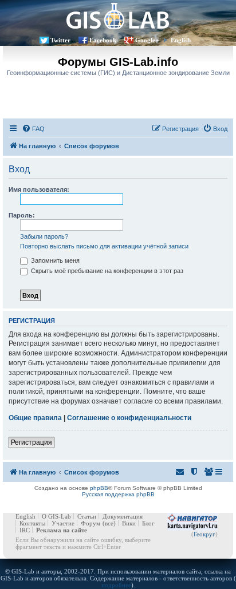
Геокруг (204, 534)
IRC (24, 530)
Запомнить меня (54, 260)
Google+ (147, 40)
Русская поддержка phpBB (118, 494)
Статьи (86, 516)
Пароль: (22, 215)
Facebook (102, 40)
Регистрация (31, 442)
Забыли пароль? (44, 236)
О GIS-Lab (56, 516)
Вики (129, 523)
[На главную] (118, 15)
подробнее (116, 585)
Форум (90, 523)
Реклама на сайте (61, 530)
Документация (123, 516)
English (181, 40)
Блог (148, 523)
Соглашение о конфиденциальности (129, 418)
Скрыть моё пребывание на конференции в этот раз (106, 270)
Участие (63, 523)
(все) (109, 523)
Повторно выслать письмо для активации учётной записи (104, 246)
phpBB (99, 488)
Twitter (60, 40)
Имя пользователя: (39, 189)
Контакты (32, 523)
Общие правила (35, 418)
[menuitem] (33, 129)
